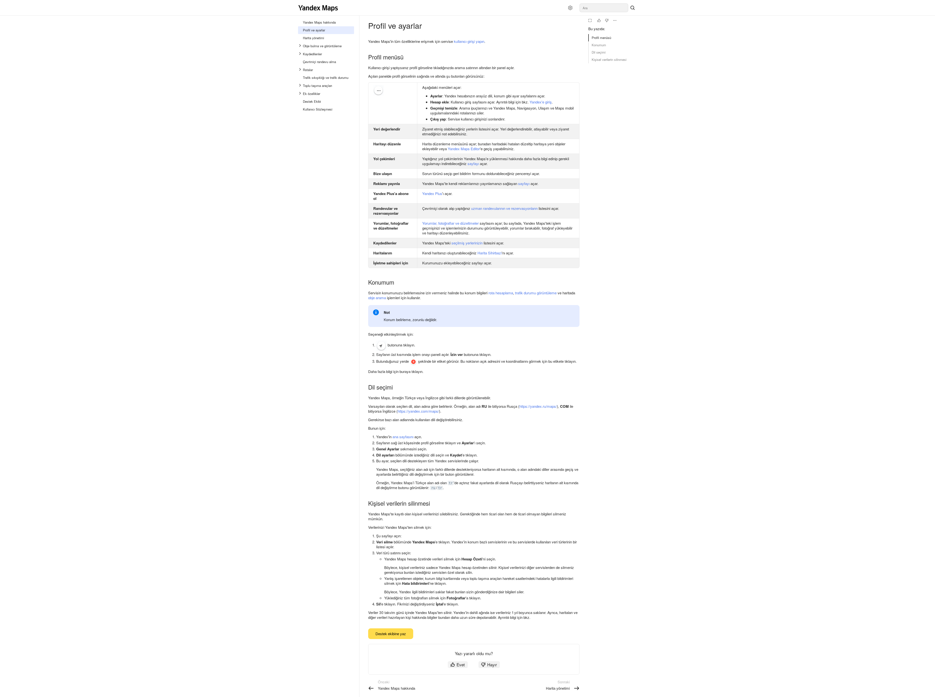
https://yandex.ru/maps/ (538, 406)
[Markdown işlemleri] (614, 20)
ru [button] (433, 488)
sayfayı (473, 163)
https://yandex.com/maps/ (418, 411)
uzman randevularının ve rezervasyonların (504, 208)
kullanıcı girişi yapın (469, 41)
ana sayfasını (403, 436)
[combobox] (604, 8)
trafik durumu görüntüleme (536, 292)
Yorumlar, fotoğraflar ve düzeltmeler (450, 223)
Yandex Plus (432, 193)
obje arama (377, 297)
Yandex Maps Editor (464, 148)
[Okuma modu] (590, 20)
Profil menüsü (601, 37)
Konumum (599, 45)
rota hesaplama (500, 292)
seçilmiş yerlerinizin (467, 242)
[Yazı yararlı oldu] (599, 20)
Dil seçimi (599, 52)
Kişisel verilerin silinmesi (609, 59)
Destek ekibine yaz (390, 633)
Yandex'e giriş (541, 101)
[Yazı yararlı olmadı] (606, 20)
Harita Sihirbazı (489, 252)
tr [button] (451, 483)
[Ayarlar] (570, 7)
